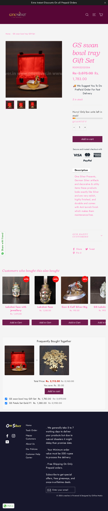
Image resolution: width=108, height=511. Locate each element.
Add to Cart (16, 322)
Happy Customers (31, 437)
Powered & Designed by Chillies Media (87, 495)
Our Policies (32, 449)
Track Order (31, 430)
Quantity (80, 121)
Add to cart (54, 391)
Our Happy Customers (80, 235)
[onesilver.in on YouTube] (7, 442)
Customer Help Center (33, 456)
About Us (30, 443)
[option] (34, 69)
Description (81, 170)
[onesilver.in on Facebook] (7, 436)
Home (8, 33)
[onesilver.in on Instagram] (13, 436)
